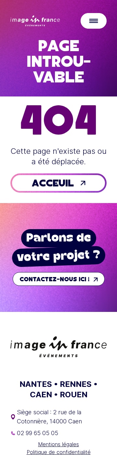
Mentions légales (58, 444)
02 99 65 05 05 (37, 433)
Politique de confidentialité (59, 452)
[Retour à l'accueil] (35, 20)
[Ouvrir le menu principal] (94, 21)
